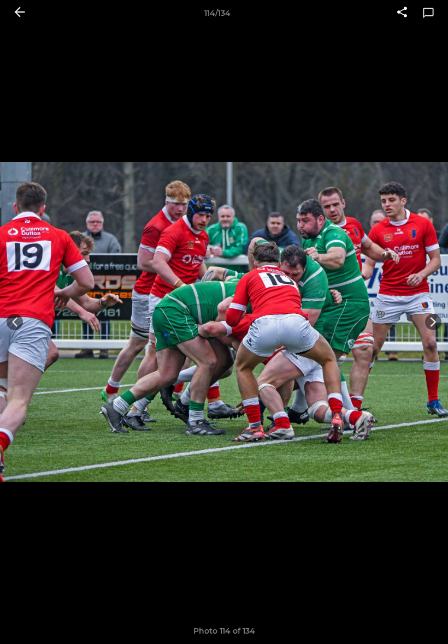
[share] (402, 13)
